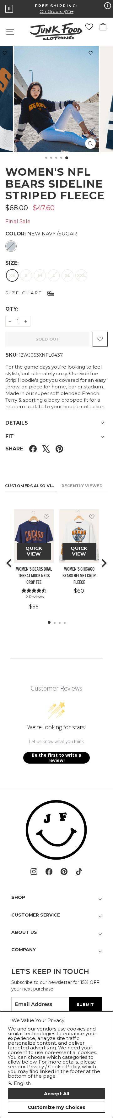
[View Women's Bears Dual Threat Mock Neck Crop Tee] (34, 535)
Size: (12, 263)
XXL (81, 275)
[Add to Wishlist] (91, 54)
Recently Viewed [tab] (82, 485)
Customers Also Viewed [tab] (30, 485)
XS (12, 275)
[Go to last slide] (9, 563)
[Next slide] (103, 563)
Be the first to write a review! (56, 758)
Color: (41, 234)
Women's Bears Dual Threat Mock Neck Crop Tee (34, 576)
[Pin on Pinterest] (59, 449)
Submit (85, 1004)
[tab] (49, 622)
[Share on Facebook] (33, 449)
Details (16, 423)
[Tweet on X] (46, 449)
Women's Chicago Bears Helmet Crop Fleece (79, 576)
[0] (89, 27)
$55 (34, 606)
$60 (79, 591)
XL (68, 275)
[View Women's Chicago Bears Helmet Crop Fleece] (79, 535)
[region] (56, 563)
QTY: (27, 309)
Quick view (33, 551)
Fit (9, 436)
